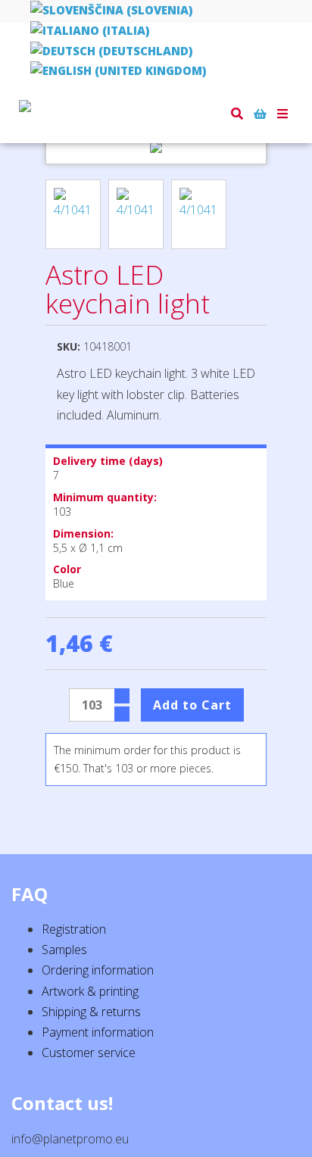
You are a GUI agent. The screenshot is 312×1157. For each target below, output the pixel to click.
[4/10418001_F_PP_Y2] (136, 214)
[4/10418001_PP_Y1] (73, 214)
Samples (64, 949)
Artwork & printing (90, 991)
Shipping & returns (91, 1011)
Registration (74, 929)
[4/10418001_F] (198, 214)
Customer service (89, 1052)
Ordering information (98, 970)
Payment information (98, 1032)
